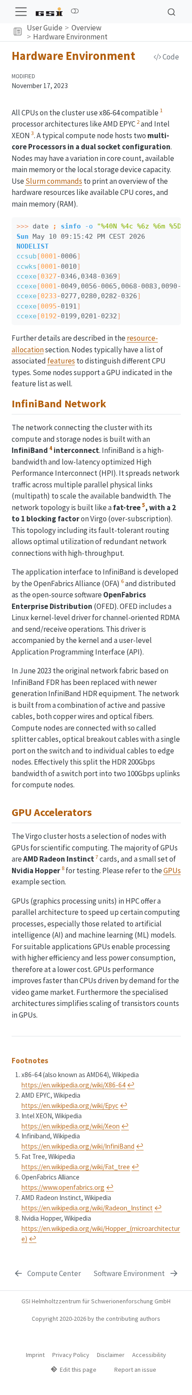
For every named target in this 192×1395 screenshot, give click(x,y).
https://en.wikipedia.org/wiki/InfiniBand (77, 1146)
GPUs (172, 870)
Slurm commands (53, 181)
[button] (18, 32)
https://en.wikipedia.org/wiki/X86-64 (73, 1085)
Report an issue (135, 1369)
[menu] (21, 11)
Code (170, 57)
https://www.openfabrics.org (62, 1187)
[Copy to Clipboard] (175, 220)
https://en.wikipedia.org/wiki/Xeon (70, 1126)
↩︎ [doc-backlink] (130, 1085)
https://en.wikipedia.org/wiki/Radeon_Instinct (87, 1208)
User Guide (45, 28)
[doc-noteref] (161, 113)
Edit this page (78, 1369)
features (61, 361)
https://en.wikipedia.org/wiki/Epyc (69, 1105)
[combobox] (171, 11)
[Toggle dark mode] (74, 11)
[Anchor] (113, 402)
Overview (86, 28)
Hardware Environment (70, 37)
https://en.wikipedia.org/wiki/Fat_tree (75, 1166)
